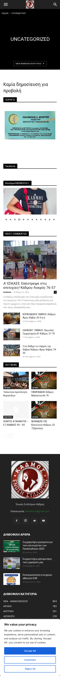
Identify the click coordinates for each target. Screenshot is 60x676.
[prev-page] (5, 436)
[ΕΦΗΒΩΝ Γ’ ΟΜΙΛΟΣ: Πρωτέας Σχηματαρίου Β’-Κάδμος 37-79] (11, 334)
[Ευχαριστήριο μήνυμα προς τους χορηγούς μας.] (11, 563)
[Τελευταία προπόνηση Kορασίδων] (16, 380)
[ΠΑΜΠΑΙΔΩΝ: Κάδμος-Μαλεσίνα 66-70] (44, 380)
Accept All (30, 650)
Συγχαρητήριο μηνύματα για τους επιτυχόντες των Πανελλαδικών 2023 (37, 545)
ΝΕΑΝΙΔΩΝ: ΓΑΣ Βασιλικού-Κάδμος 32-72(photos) (43, 425)
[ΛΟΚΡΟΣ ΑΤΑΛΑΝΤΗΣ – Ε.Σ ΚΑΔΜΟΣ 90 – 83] (16, 410)
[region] (30, 647)
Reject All (30, 668)
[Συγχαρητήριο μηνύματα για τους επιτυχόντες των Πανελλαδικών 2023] (11, 546)
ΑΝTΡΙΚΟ (8, 278)
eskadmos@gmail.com (37, 511)
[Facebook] (16, 520)
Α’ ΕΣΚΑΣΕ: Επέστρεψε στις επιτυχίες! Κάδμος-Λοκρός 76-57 (29, 285)
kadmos (7, 292)
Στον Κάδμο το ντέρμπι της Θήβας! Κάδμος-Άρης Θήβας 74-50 (40, 349)
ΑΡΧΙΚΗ (7, 388)
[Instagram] (25, 520)
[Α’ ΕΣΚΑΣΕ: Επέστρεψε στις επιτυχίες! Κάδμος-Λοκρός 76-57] (30, 260)
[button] (5, 4)
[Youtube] (43, 520)
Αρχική (5, 13)
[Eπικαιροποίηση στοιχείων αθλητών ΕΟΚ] (11, 579)
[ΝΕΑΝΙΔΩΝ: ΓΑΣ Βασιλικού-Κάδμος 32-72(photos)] (44, 410)
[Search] (55, 4)
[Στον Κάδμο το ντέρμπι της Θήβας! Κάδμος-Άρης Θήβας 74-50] (11, 350)
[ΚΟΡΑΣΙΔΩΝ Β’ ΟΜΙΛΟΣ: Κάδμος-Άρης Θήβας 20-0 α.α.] (11, 318)
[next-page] (11, 436)
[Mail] (34, 520)
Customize (30, 659)
